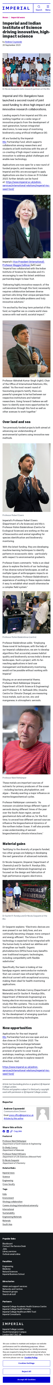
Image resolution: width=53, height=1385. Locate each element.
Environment (8, 1198)
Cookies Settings (26, 1363)
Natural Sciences (10, 1271)
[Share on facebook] (4, 1131)
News (5, 17)
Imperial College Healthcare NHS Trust (19, 1311)
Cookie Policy (30, 1357)
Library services (9, 1251)
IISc (4, 142)
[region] (26, 1360)
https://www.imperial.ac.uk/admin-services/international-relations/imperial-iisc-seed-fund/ (26, 185)
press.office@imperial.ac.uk (21, 1115)
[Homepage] (18, 8)
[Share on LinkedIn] (7, 1131)
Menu (48, 10)
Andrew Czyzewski (13, 42)
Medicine (7, 1269)
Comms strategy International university (20, 1205)
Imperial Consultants (12, 1314)
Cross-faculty (9, 1184)
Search (39, 10)
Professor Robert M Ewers (14, 1154)
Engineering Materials (12, 1217)
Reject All (26, 1371)
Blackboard (7, 1243)
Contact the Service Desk (14, 1246)
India (5, 1194)
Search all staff (9, 1294)
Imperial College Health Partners (17, 1309)
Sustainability (9, 1213)
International (8, 1209)
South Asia (7, 1224)
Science (6, 1176)
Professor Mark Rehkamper (14, 1141)
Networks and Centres (13, 1289)
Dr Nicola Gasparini (11, 1160)
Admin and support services (15, 1286)
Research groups (10, 1291)
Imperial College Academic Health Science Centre (24, 1306)
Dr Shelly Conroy (10, 1147)
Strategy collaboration (12, 1201)
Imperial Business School (13, 1274)
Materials (7, 1220)
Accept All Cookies (26, 1379)
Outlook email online (11, 1254)
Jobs (5, 1249)
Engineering (8, 1180)
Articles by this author (13, 1118)
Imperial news (18, 17)
